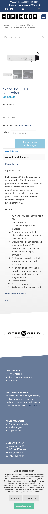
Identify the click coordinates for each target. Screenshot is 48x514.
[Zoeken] (42, 37)
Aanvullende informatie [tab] (17, 157)
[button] (43, 16)
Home (5, 25)
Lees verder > (33, 405)
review (8, 300)
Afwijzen (15, 498)
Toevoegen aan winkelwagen (30, 144)
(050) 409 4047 (31, 2)
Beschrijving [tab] (11, 151)
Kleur (6, 132)
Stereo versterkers (25, 126)
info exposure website (15, 293)
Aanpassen (31, 498)
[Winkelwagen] (39, 9)
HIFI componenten (17, 25)
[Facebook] (6, 9)
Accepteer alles (23, 506)
